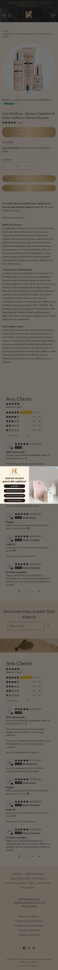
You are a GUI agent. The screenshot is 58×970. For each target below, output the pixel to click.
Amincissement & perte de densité (14, 495)
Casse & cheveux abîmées (14, 500)
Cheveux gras (14, 486)
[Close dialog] (56, 468)
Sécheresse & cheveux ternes (14, 491)
